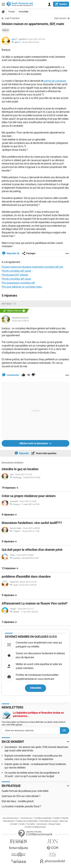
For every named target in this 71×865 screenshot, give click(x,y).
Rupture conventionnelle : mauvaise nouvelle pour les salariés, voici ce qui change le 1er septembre (33, 757)
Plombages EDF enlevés (15, 274)
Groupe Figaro (55, 824)
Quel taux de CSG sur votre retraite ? (21, 796)
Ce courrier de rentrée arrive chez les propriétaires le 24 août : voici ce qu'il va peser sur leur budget (31, 774)
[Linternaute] (19, 848)
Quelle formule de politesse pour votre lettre (25, 791)
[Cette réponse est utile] (23, 375)
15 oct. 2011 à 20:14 (20, 321)
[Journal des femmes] (19, 841)
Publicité (64, 818)
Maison (5, 30)
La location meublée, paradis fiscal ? (21, 806)
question (63, 4)
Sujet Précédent (12, 18)
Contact (14, 824)
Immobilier (24, 11)
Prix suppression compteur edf (18, 282)
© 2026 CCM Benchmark (35, 827)
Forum (11, 11)
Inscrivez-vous (26, 818)
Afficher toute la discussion (33, 443)
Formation (30, 824)
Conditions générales (43, 818)
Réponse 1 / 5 (9, 303)
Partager (31, 253)
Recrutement (9, 821)
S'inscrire (35, 688)
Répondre (24, 453)
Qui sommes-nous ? (11, 818)
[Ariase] (19, 861)
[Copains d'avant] (19, 855)
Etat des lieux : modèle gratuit (18, 801)
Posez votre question (46, 453)
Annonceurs (42, 824)
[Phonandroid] (52, 861)
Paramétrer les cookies (48, 821)
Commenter (12, 375)
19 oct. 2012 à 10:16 (30, 42)
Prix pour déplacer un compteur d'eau (22, 286)
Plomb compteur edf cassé (16, 270)
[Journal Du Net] (52, 841)
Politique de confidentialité (26, 821)
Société (56, 818)
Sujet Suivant (60, 18)
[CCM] (52, 848)
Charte (22, 824)
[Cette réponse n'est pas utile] (33, 375)
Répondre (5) (12, 253)
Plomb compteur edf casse (16, 278)
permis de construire (55, 80)
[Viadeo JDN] (52, 855)
